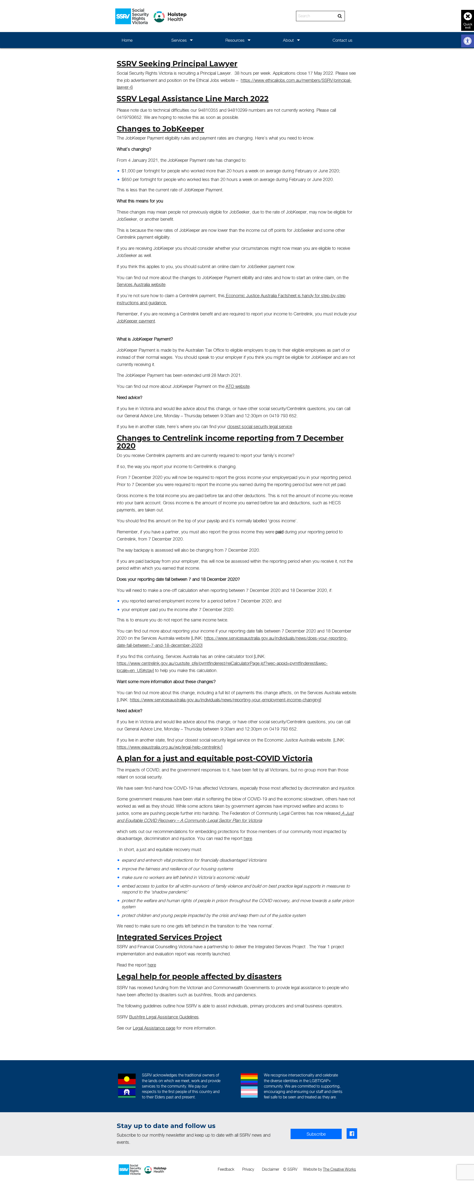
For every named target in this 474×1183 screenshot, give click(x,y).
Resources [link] (234, 40)
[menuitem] (127, 40)
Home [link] (127, 40)
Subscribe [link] (316, 1134)
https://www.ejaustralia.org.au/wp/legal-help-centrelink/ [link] (169, 747)
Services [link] (179, 40)
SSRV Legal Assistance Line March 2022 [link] (193, 98)
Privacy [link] (248, 1169)
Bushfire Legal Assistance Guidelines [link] (164, 1016)
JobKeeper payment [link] (136, 321)
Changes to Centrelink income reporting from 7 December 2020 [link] (230, 442)
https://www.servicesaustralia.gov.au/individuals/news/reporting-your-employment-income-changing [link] (225, 699)
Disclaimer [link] (270, 1169)
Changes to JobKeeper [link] (160, 128)
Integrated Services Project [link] (169, 937)
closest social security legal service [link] (259, 426)
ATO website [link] (238, 386)
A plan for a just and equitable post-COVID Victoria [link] (215, 758)
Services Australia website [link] (141, 284)
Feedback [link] (226, 1169)
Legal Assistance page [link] (154, 1028)
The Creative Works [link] (339, 1169)
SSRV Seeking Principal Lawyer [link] (177, 63)
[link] (467, 41)
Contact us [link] (342, 40)
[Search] (339, 16)
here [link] (248, 838)
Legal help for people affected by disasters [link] (199, 976)
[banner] (237, 16)
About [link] (288, 40)
